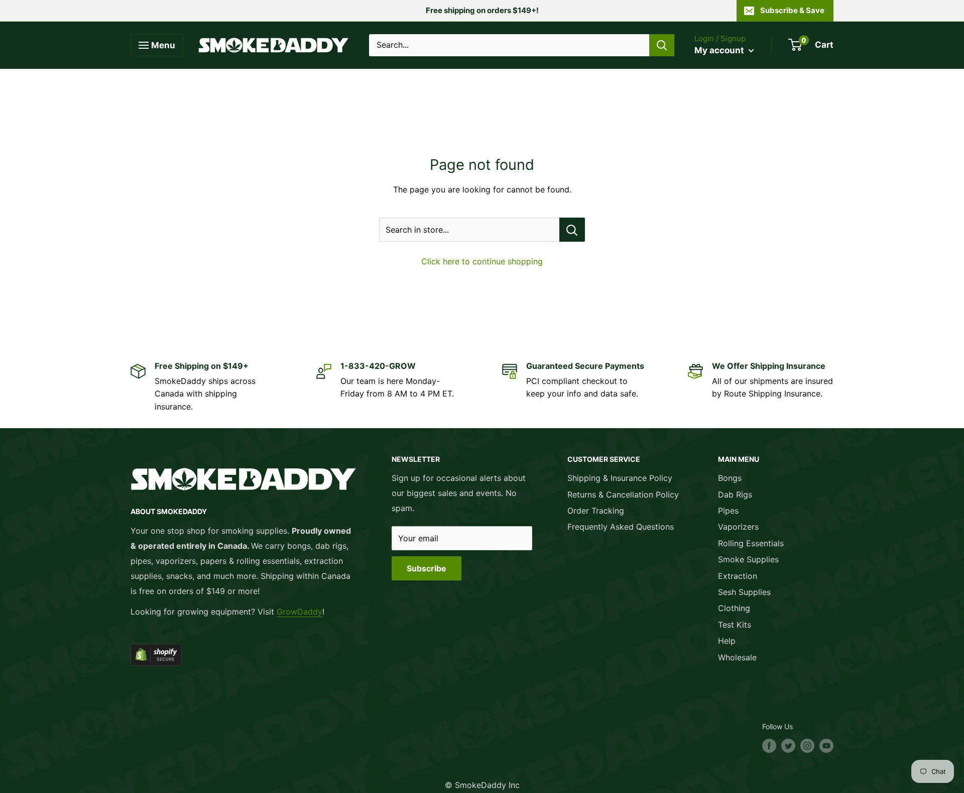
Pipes (728, 511)
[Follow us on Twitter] (788, 746)
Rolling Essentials (751, 543)
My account (720, 50)
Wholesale (737, 657)
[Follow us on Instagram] (807, 746)
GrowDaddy (299, 612)
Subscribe (426, 568)
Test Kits (734, 625)
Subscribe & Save (792, 10)
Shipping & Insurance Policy (619, 478)
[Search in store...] (572, 230)
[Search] (661, 45)
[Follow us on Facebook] (769, 746)
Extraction (737, 576)
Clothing (734, 608)
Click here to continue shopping (482, 261)
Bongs (730, 478)
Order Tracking (595, 511)
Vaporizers (738, 527)
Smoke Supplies (748, 559)
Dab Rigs (735, 494)
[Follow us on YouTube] (826, 746)
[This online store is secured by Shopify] (243, 655)
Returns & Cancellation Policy (623, 494)
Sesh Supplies (744, 592)
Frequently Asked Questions (620, 527)
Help (727, 641)
